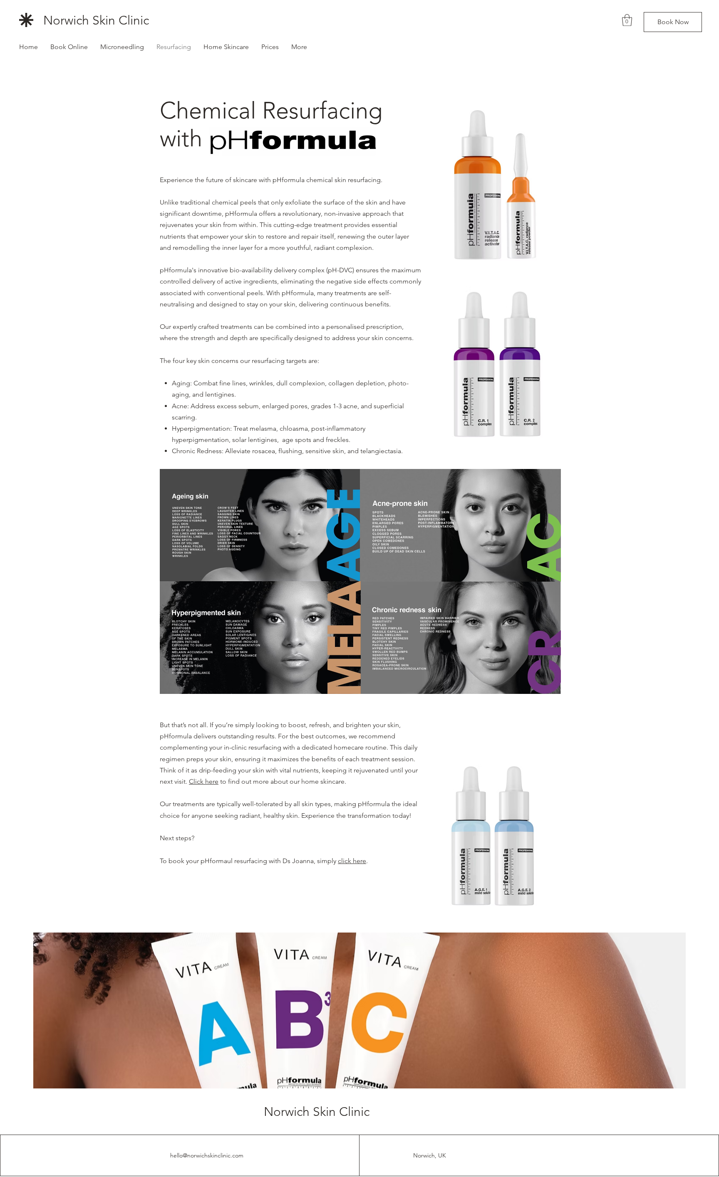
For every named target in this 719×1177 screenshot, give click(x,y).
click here (352, 861)
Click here (203, 781)
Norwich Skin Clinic (96, 20)
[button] (627, 20)
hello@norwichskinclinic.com (206, 1155)
